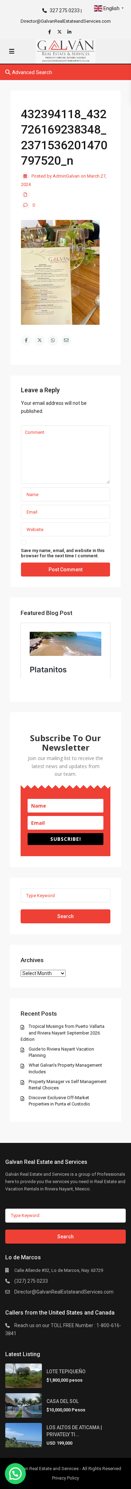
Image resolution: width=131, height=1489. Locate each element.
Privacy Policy (65, 1478)
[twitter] (60, 32)
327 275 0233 (65, 10)
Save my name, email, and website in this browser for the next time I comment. (62, 553)
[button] (15, 1473)
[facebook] (51, 32)
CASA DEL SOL (62, 1401)
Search (65, 916)
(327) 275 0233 (31, 1281)
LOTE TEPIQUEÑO (66, 1371)
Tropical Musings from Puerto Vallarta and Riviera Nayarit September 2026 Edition (62, 1032)
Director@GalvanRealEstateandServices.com (64, 1292)
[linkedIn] (70, 32)
